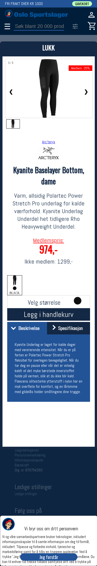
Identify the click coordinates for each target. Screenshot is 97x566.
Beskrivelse (28, 328)
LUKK (48, 47)
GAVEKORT (82, 3)
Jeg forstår (48, 557)
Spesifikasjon (69, 328)
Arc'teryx (48, 141)
